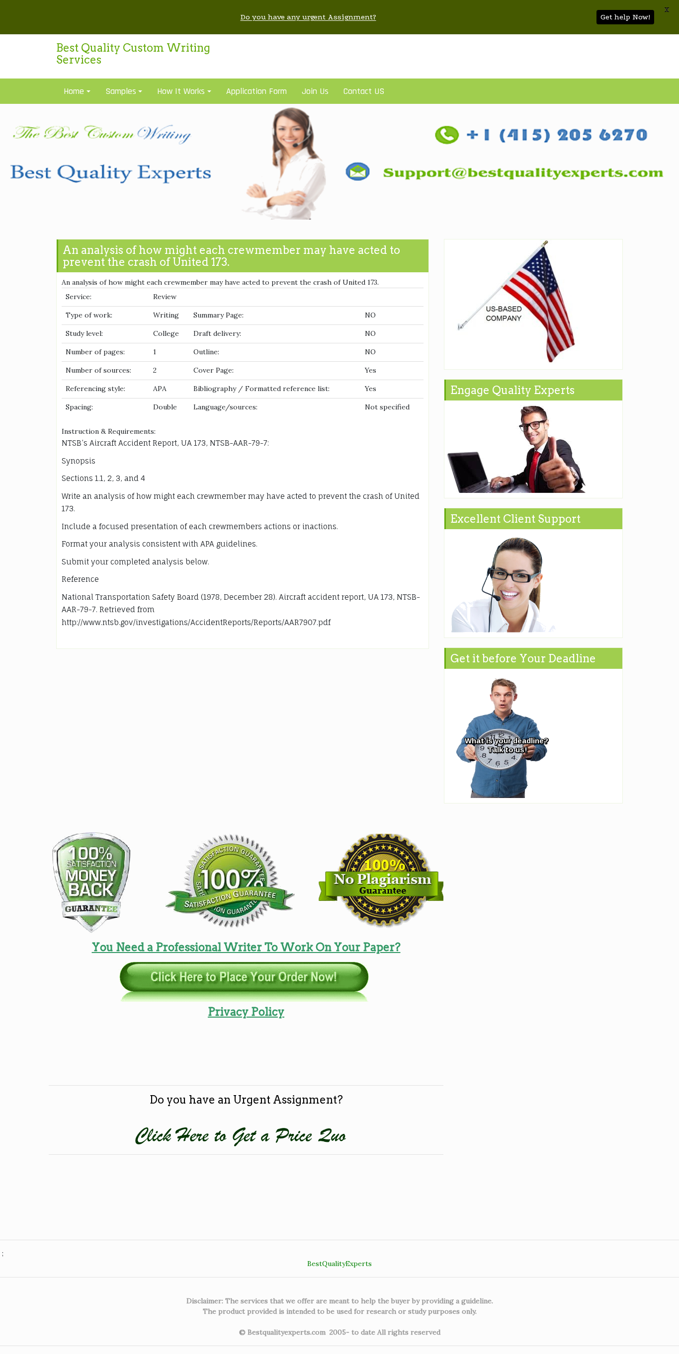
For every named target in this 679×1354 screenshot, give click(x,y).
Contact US (363, 91)
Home (74, 91)
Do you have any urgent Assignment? (308, 16)
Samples (120, 91)
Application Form (256, 91)
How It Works (181, 91)
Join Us (315, 91)
